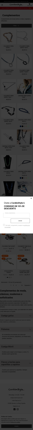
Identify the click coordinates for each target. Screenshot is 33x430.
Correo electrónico (10, 213)
